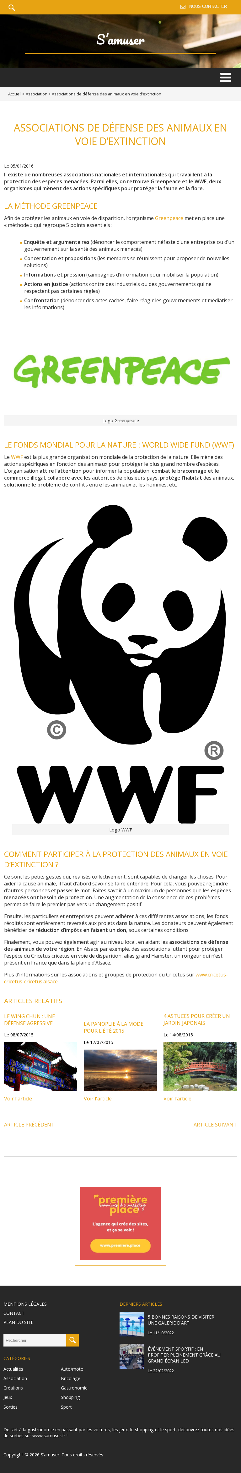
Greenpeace (169, 218)
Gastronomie (74, 1388)
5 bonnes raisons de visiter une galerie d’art (181, 1320)
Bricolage (70, 1378)
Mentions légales (25, 1304)
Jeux (7, 1397)
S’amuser (120, 39)
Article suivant (215, 1124)
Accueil (14, 94)
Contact (13, 1313)
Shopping (70, 1397)
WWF (17, 457)
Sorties (10, 1407)
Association (36, 94)
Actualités (13, 1369)
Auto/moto (72, 1369)
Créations (13, 1388)
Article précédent (29, 1124)
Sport (66, 1407)
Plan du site (18, 1322)
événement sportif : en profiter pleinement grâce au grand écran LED (184, 1355)
